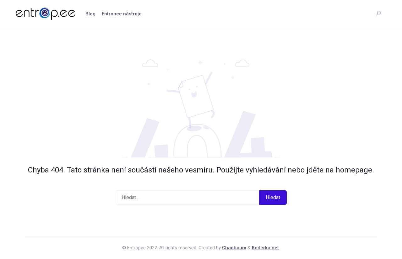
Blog (90, 14)
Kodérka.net (265, 248)
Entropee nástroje (122, 14)
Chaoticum (234, 248)
